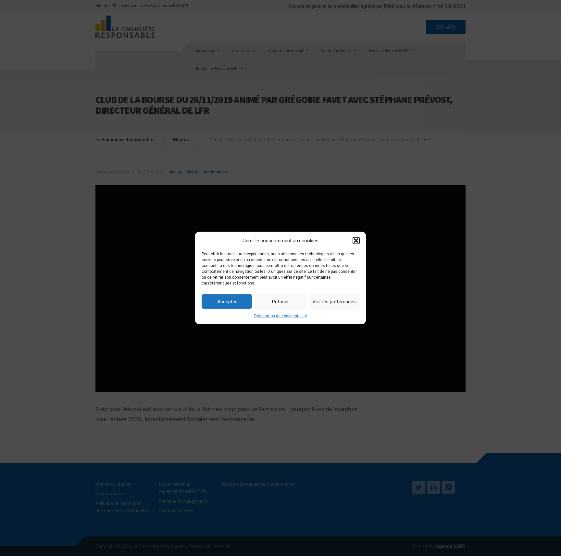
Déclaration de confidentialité (280, 316)
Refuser (280, 301)
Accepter (227, 301)
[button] (356, 240)
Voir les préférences (334, 301)
